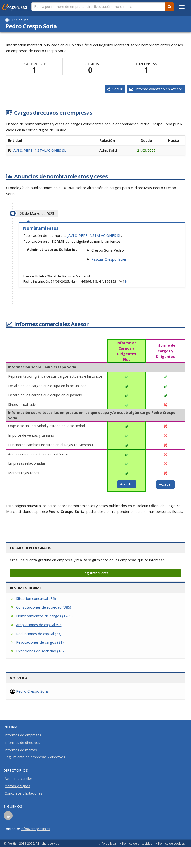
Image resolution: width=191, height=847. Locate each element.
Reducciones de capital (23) (38, 633)
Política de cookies (171, 843)
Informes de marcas (21, 750)
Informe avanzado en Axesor (157, 89)
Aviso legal (109, 843)
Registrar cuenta (95, 573)
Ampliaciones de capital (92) (39, 624)
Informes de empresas (23, 735)
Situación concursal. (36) (36, 598)
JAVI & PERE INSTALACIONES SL (39, 150)
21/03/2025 (146, 150)
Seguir (116, 89)
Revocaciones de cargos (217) (41, 642)
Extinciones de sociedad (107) (41, 650)
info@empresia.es (35, 828)
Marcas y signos (17, 786)
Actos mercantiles (19, 778)
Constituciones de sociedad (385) (43, 607)
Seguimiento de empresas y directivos (35, 757)
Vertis (12, 843)
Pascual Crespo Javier (109, 259)
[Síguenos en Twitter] (8, 817)
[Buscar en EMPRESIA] (169, 6)
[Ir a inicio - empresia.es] (15, 6)
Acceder (126, 484)
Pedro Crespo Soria (32, 691)
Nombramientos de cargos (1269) (44, 615)
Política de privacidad (137, 843)
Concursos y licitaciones (23, 793)
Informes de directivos (22, 742)
